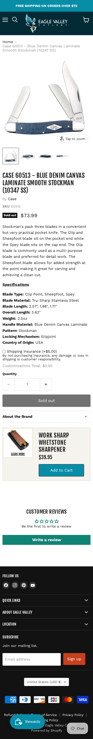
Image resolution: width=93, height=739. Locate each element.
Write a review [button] (46, 539)
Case (12, 199)
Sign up (74, 659)
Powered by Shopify (46, 730)
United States (44, 682)
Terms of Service (44, 715)
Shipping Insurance (32, 351)
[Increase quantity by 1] (46, 384)
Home (7, 42)
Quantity (9, 374)
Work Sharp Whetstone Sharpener (54, 442)
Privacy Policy (73, 715)
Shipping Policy (46, 720)
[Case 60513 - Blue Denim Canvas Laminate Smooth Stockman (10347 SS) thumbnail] (11, 156)
